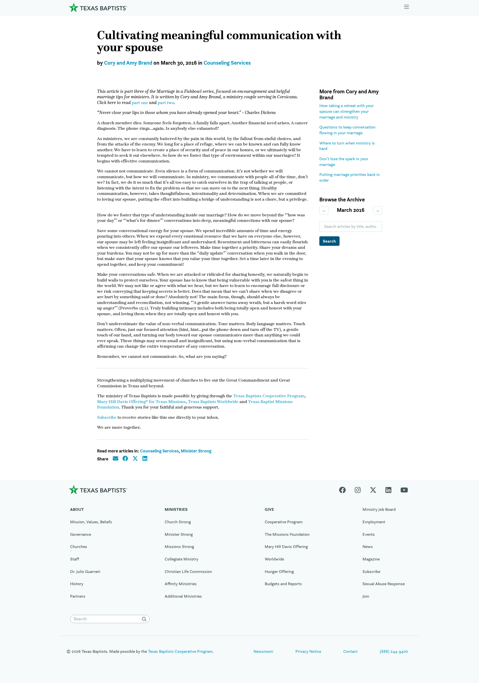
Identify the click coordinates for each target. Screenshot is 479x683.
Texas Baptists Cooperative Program (269, 396)
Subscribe (107, 417)
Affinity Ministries (181, 583)
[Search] (145, 619)
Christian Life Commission (188, 571)
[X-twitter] (373, 489)
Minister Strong (196, 451)
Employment (373, 521)
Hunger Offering (279, 571)
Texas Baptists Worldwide (213, 401)
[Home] (98, 7)
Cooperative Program (284, 521)
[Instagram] (357, 489)
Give (269, 509)
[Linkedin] (388, 489)
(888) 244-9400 (394, 651)
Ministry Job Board (379, 509)
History (76, 583)
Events (368, 534)
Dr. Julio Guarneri (85, 571)
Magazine (371, 558)
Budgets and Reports (283, 583)
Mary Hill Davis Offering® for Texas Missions (141, 401)
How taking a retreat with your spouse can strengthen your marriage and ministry (346, 111)
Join (365, 596)
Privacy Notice (308, 651)
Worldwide (274, 558)
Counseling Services (227, 62)
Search (329, 241)
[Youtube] (404, 489)
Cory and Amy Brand (128, 62)
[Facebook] (344, 489)
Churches (78, 546)
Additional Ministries (183, 596)
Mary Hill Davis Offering (286, 546)
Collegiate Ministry (181, 558)
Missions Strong (179, 546)
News (367, 546)
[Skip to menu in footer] (406, 7)
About (77, 509)
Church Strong (178, 521)
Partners (77, 596)
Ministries (176, 509)
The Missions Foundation (287, 534)
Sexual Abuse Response (383, 583)
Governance (80, 534)
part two (166, 102)
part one (140, 102)
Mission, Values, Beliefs (91, 521)
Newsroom (263, 651)
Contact (350, 651)
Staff (74, 558)
